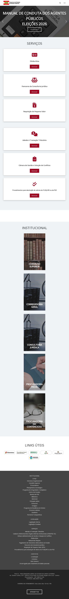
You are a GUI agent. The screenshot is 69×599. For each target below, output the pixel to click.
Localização (34, 557)
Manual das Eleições (34, 540)
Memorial (34, 499)
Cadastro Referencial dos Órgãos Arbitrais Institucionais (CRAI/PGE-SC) (34, 534)
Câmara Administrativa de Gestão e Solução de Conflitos (35, 536)
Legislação (34, 519)
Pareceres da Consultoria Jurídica (34, 545)
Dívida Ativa (34, 538)
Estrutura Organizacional (34, 481)
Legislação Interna (34, 522)
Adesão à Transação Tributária (34, 531)
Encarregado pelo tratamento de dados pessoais (34, 563)
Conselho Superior (34, 483)
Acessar (34, 67)
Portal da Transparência (34, 515)
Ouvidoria (34, 512)
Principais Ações (34, 501)
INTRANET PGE (34, 592)
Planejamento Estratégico (34, 488)
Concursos (34, 503)
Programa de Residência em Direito (34, 508)
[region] (34, 21)
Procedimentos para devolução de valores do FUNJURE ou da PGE (34, 549)
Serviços (35, 528)
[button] (2, 21)
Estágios (34, 506)
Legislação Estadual (34, 524)
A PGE (34, 478)
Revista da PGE (34, 494)
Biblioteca (34, 497)
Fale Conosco (35, 561)
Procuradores (34, 485)
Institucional (34, 476)
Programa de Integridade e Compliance (34, 490)
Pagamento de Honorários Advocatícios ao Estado (34, 543)
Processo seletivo (34, 510)
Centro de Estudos (34, 492)
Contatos (34, 554)
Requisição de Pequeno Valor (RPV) (34, 547)
